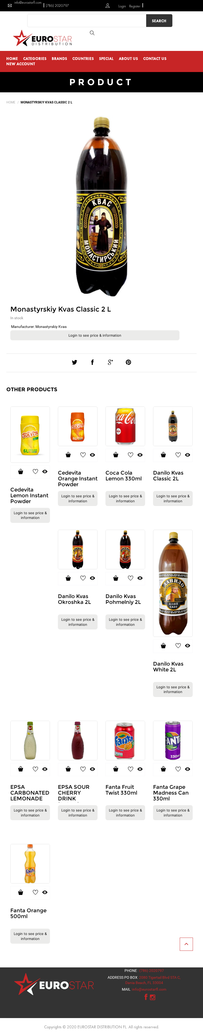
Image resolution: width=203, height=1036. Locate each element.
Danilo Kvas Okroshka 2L (74, 599)
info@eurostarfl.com (149, 989)
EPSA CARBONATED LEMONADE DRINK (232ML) (29, 798)
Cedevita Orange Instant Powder (78, 479)
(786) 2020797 (57, 5)
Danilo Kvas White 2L (168, 667)
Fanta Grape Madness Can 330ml (171, 793)
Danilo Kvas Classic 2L (168, 476)
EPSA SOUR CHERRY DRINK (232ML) (74, 796)
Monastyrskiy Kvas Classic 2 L (60, 309)
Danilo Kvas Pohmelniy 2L (123, 599)
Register (134, 6)
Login (122, 6)
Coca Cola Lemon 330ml (123, 476)
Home (10, 102)
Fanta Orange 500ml (28, 913)
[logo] (43, 38)
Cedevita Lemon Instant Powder (29, 495)
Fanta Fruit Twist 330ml (121, 790)
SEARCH (159, 20)
